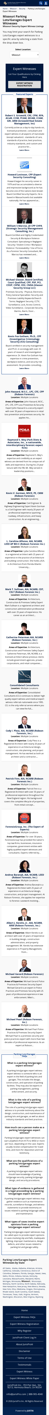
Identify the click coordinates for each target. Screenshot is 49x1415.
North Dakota (30, 1284)
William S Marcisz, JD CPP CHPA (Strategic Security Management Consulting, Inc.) (24, 229)
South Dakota (33, 1292)
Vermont (34, 1295)
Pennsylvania (39, 1289)
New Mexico (33, 1287)
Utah (21, 1295)
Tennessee (7, 1295)
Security (22, 8)
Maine (37, 1279)
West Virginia (28, 1297)
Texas (15, 1295)
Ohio (14, 1289)
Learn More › (24, 150)
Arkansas (31, 1268)
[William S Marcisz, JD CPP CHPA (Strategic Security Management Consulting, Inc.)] (24, 216)
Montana (6, 1284)
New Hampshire (9, 1287)
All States (7, 1268)
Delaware (16, 1274)
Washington (8, 1297)
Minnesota (16, 1281)
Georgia (31, 1274)
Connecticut (25, 1271)
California (7, 1271)
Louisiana (7, 1279)
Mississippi (36, 1281)
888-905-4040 (36, 1394)
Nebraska (41, 1284)
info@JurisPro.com (16, 1394)
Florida (24, 1274)
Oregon (29, 1289)
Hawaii (38, 1274)
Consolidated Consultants (24, 685)
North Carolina (17, 1284)
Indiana (18, 1276)
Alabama (22, 1268)
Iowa (44, 1274)
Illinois (11, 1276)
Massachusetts (18, 1279)
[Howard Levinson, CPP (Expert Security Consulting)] (24, 164)
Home (5, 8)
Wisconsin (18, 1297)
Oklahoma (21, 1289)
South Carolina (21, 1292)
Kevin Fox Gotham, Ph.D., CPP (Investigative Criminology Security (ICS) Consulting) (24, 339)
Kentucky (33, 1276)
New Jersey (22, 1287)
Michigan (7, 1281)
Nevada (42, 1287)
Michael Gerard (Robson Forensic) (25, 974)
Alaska (14, 1268)
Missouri (13, 8)
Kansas (25, 1276)
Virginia (27, 1295)
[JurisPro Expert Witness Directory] (18, 3)
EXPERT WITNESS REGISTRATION (24, 84)
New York (7, 1289)
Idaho (5, 1276)
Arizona (39, 1268)
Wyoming (39, 1297)
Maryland (29, 1279)
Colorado (15, 1271)
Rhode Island (8, 1292)
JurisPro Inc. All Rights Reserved (28, 1401)
